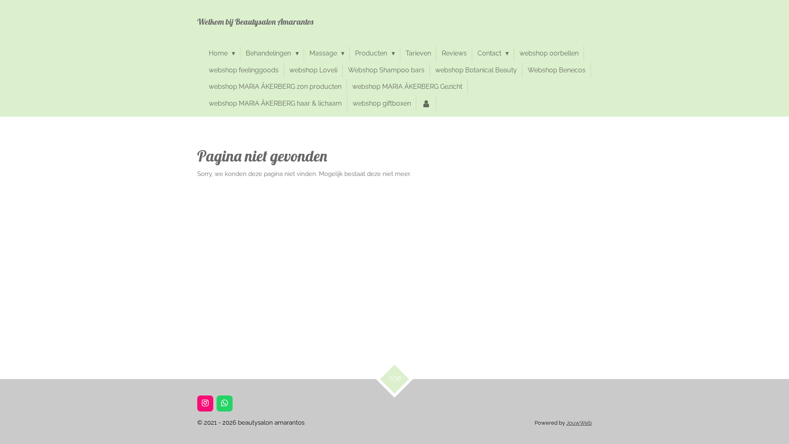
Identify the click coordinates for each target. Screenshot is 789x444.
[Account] (426, 103)
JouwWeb (579, 423)
